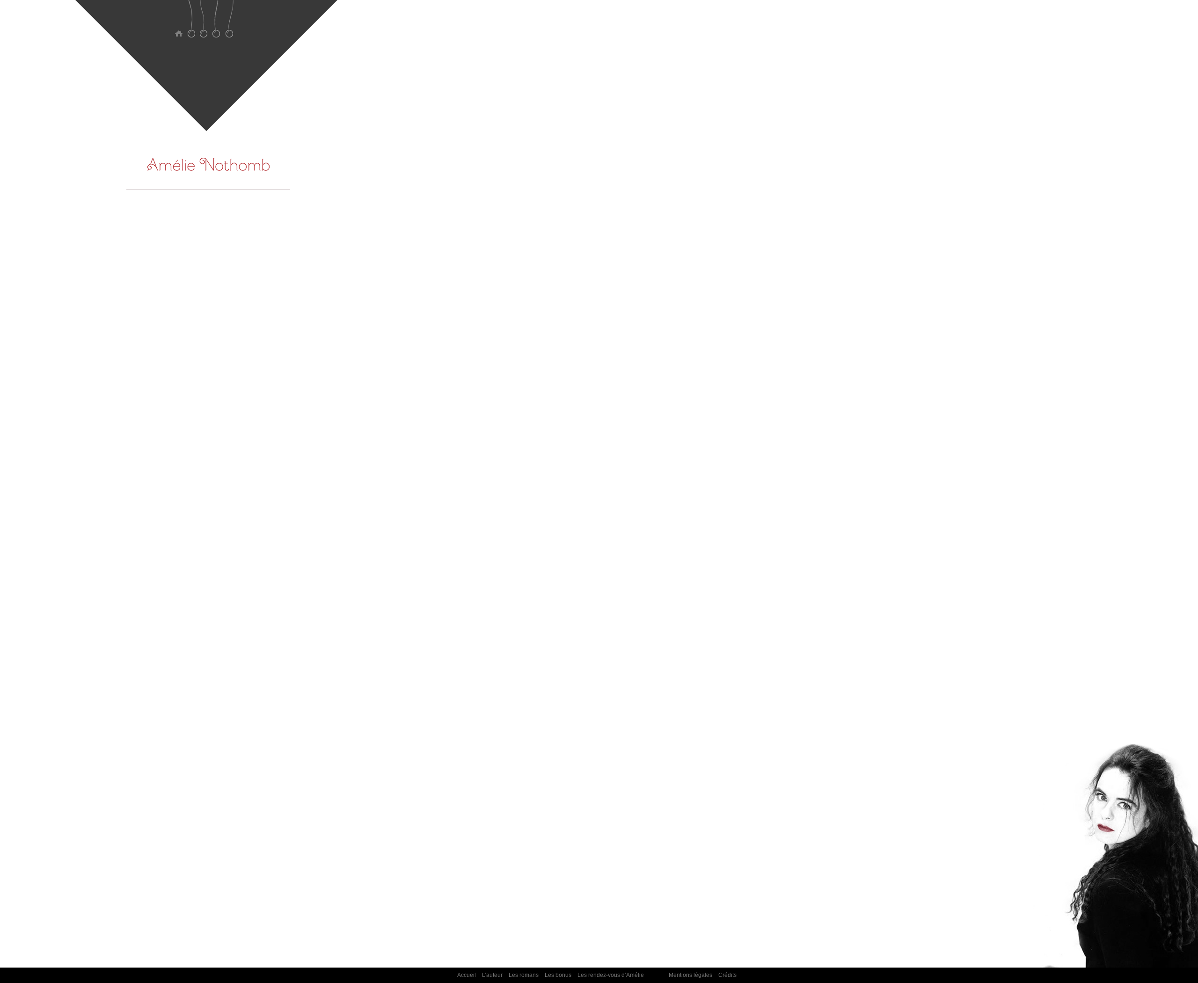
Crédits (727, 975)
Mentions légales (690, 975)
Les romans (203, 24)
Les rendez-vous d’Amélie (229, 24)
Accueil (178, 24)
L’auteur (191, 24)
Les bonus (216, 24)
